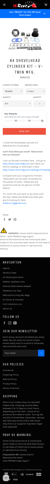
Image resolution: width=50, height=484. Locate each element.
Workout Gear (9, 272)
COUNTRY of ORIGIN (10, 85)
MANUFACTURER (31, 85)
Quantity (37, 97)
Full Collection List (12, 304)
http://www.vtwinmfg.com (16, 163)
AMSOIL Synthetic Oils (14, 281)
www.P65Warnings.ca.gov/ (16, 460)
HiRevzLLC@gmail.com (14, 203)
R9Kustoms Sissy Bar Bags (16, 295)
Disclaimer (8, 370)
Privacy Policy (9, 383)
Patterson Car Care (12, 290)
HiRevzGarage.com (17, 470)
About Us (7, 308)
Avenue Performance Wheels (17, 286)
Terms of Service (11, 388)
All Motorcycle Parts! (13, 277)
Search (6, 268)
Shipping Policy (11, 374)
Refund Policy (10, 379)
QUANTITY (7, 97)
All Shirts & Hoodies (13, 299)
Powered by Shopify (33, 470)
